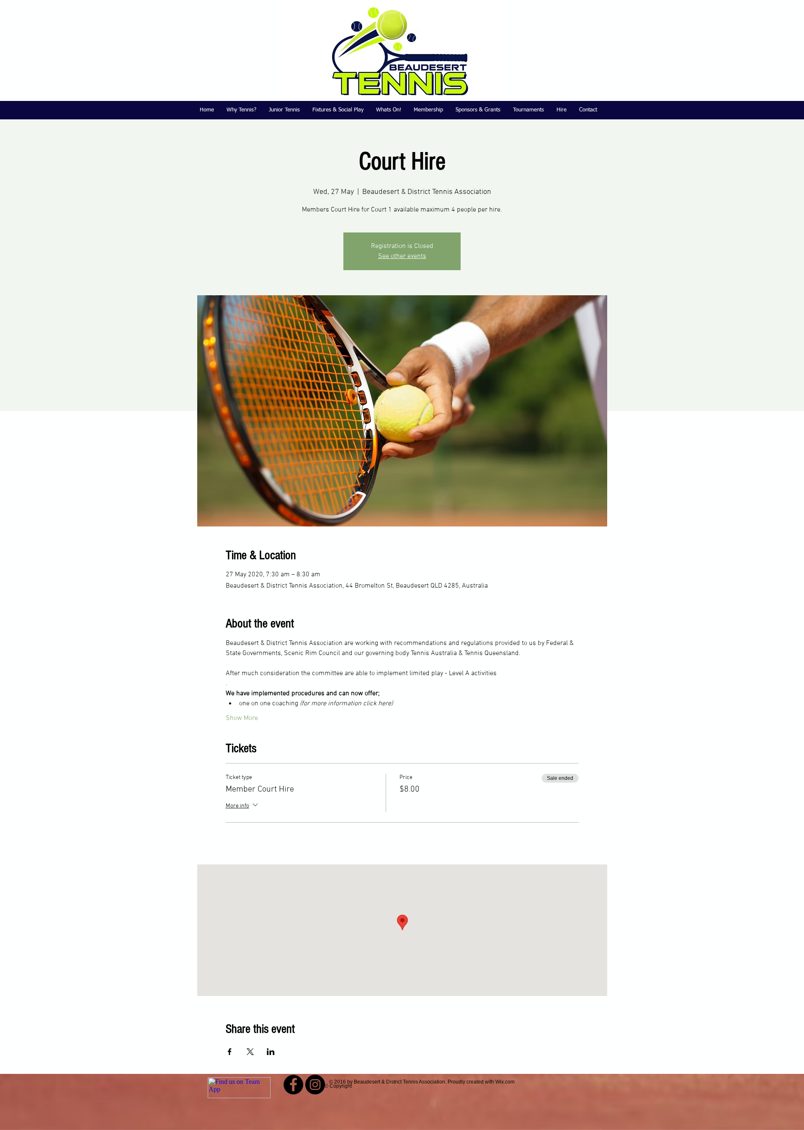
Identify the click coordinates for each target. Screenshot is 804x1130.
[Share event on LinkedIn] (271, 1051)
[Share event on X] (250, 1051)
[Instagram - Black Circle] (315, 1084)
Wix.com (505, 1082)
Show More (242, 718)
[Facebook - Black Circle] (293, 1084)
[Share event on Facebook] (230, 1051)
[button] (284, 110)
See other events (402, 256)
